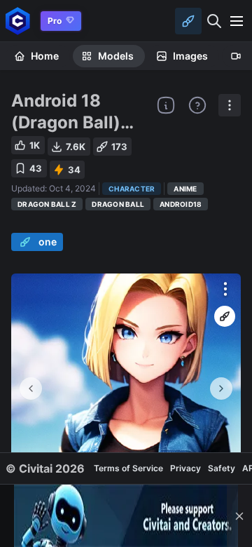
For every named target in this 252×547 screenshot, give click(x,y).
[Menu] (236, 21)
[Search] (214, 21)
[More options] (225, 289)
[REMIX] (224, 316)
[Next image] (221, 388)
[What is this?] (165, 105)
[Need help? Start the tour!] (197, 105)
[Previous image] (31, 388)
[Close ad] (239, 516)
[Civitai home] (18, 20)
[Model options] (229, 105)
